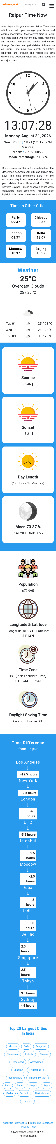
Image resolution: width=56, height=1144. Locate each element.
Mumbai (13, 1046)
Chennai (44, 1054)
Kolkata (29, 1054)
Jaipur (46, 1085)
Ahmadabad (36, 1062)
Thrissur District (37, 1077)
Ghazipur (18, 1069)
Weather (28, 270)
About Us (8, 1122)
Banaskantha (15, 1077)
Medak (9, 1093)
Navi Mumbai (42, 1093)
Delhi (26, 1046)
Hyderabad (18, 1062)
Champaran (13, 1054)
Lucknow (27, 1101)
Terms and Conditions (41, 1122)
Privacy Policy (29, 1126)
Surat (20, 1085)
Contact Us (21, 1122)
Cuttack (24, 1093)
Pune (7, 1085)
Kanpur (33, 1085)
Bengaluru (41, 1046)
